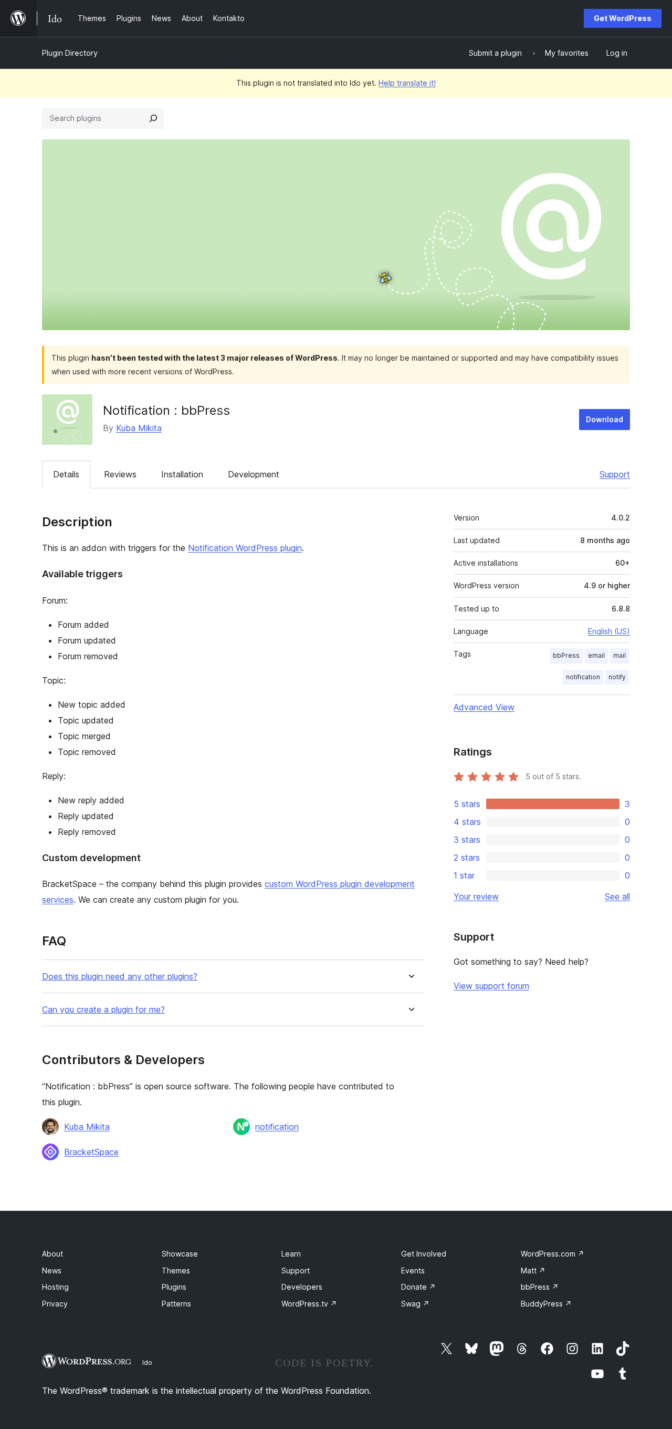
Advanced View (484, 707)
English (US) (609, 631)
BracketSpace (91, 1152)
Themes (176, 1270)
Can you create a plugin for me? (103, 1010)
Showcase (180, 1253)
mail (619, 655)
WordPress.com (552, 1253)
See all (617, 896)
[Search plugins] (153, 118)
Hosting (55, 1286)
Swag (415, 1303)
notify (617, 677)
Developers (301, 1286)
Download (604, 419)
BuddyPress (546, 1303)
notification (277, 1126)
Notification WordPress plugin (245, 548)
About (52, 1253)
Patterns (176, 1303)
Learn (291, 1253)
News (51, 1270)
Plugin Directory (70, 52)
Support (615, 474)
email (596, 655)
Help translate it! (407, 82)
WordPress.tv (309, 1303)
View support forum (491, 986)
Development (253, 474)
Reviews (120, 474)
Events (413, 1270)
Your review (476, 896)
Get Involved (423, 1253)
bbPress (566, 655)
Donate (418, 1286)
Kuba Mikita (139, 428)
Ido (147, 1362)
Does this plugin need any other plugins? (119, 977)
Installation (182, 474)
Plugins (174, 1286)
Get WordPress (623, 18)
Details (66, 474)
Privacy (55, 1303)
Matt (533, 1270)
